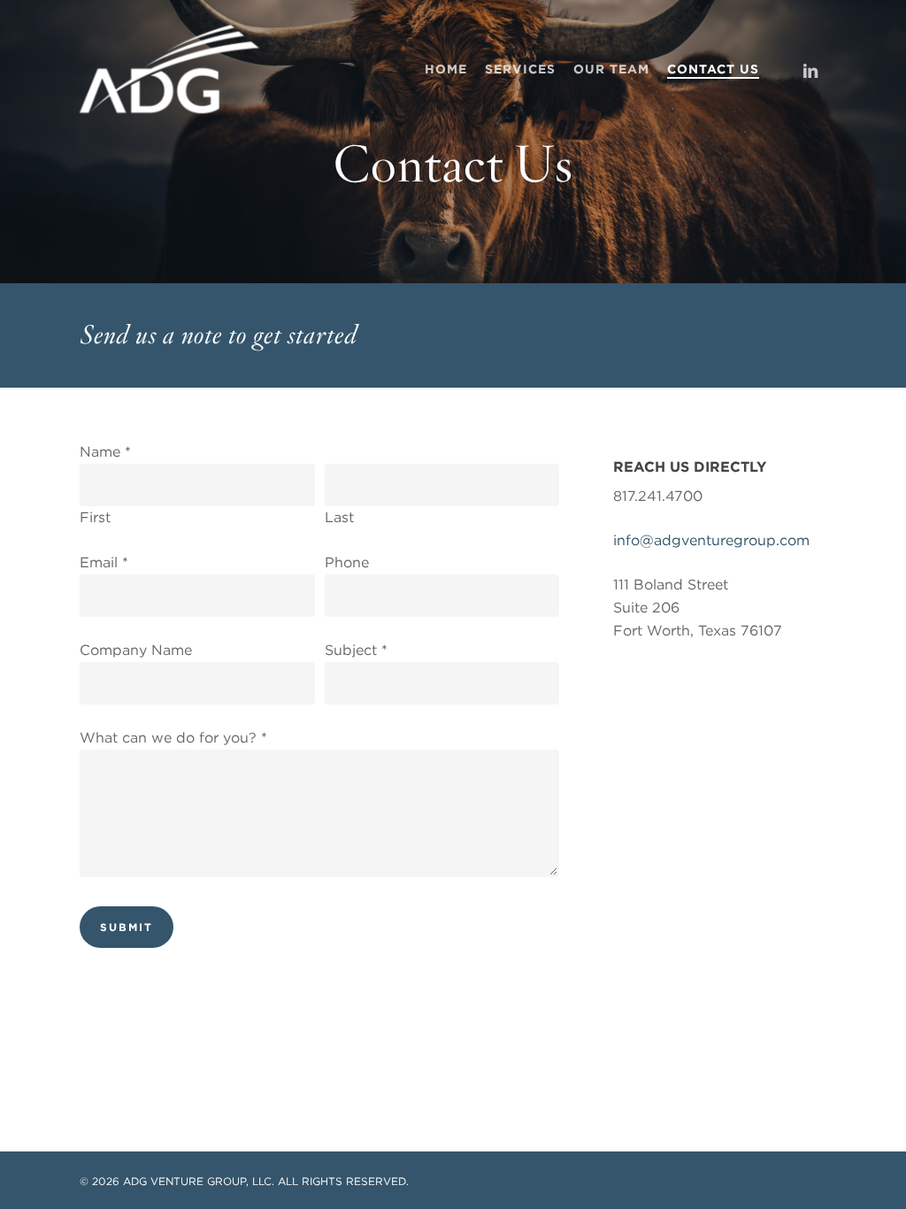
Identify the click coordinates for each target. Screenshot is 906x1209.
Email (104, 562)
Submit (126, 927)
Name (105, 451)
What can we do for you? (173, 737)
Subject (356, 650)
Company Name (136, 650)
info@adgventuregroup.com (711, 540)
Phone (347, 562)
